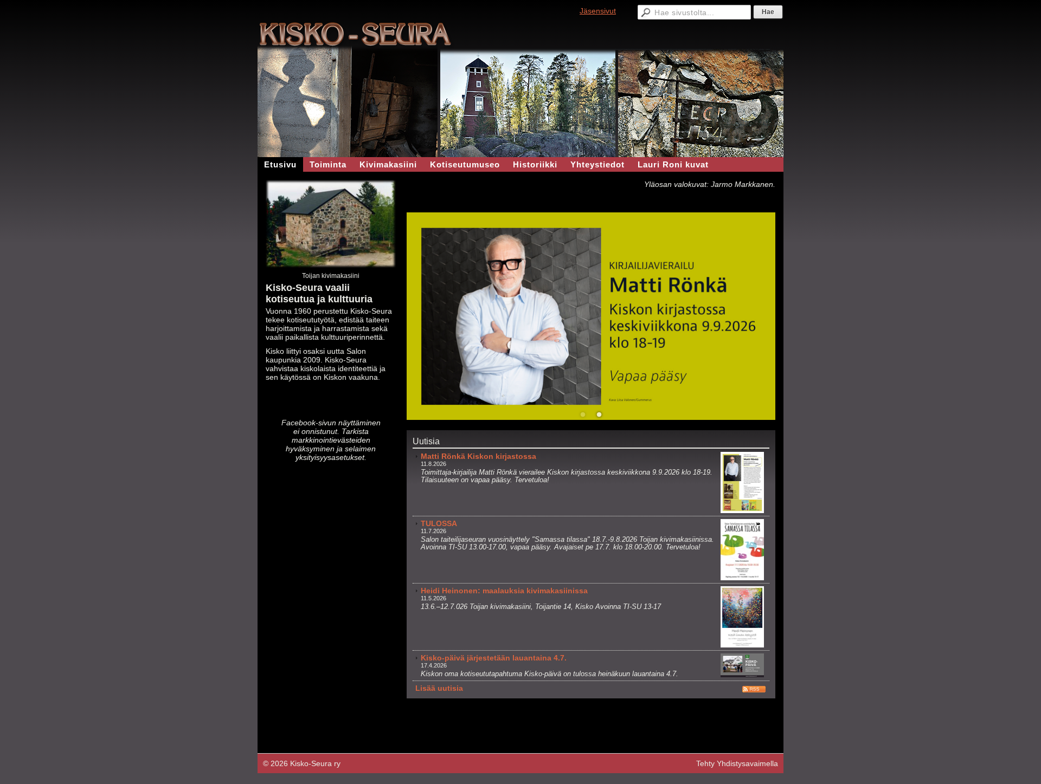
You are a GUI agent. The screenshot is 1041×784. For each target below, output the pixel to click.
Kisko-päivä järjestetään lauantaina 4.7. (494, 657)
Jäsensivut (598, 11)
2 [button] (599, 415)
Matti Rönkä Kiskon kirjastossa (478, 456)
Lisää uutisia (439, 688)
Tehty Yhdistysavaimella (737, 763)
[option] (591, 316)
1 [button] (582, 415)
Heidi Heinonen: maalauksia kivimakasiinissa (504, 590)
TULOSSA (439, 523)
